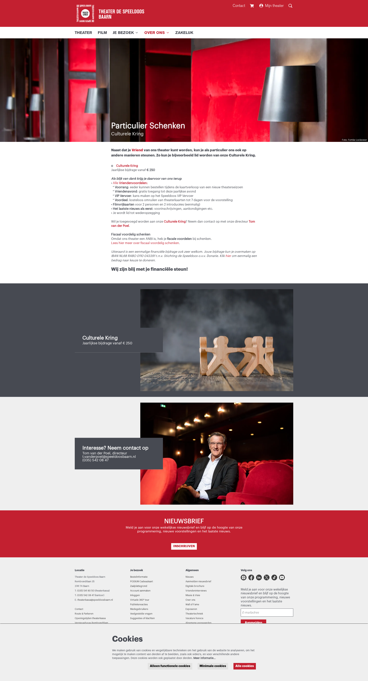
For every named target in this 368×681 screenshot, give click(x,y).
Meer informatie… (204, 658)
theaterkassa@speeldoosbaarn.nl (95, 600)
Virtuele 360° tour (139, 600)
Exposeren (191, 609)
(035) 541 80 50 (85, 591)
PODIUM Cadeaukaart (141, 581)
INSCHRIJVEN (184, 546)
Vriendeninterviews (196, 591)
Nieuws (190, 577)
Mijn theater (274, 5)
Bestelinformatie (139, 577)
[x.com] (266, 577)
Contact (239, 5)
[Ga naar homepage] (109, 13)
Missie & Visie (193, 595)
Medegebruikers (139, 609)
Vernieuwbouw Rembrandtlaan (91, 623)
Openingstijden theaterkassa (90, 618)
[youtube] (282, 577)
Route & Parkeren (84, 614)
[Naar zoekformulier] (290, 6)
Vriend (138, 150)
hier (228, 255)
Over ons (190, 600)
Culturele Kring (127, 165)
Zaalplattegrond (138, 586)
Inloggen (135, 595)
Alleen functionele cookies (170, 666)
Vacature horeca (194, 618)
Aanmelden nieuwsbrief (198, 581)
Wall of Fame (192, 604)
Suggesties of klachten (142, 618)
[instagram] (243, 577)
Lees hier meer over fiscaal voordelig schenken (145, 243)
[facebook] (251, 577)
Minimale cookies (213, 666)
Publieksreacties (139, 604)
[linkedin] (259, 577)
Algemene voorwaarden (198, 623)
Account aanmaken (140, 591)
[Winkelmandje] (252, 6)
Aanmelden (253, 622)
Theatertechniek (194, 614)
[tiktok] (274, 577)
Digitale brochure (195, 586)
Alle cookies (244, 666)
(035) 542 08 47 (85, 595)
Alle (130, 183)
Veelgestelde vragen (141, 614)
